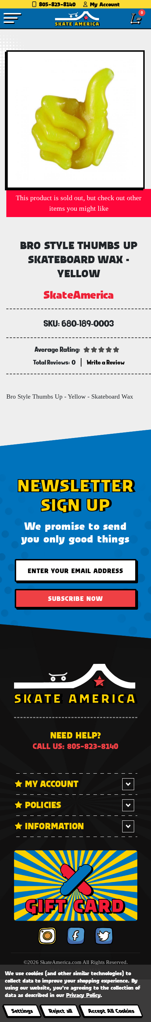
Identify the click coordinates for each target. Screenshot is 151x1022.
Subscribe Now (75, 598)
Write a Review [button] (106, 362)
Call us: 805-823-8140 (75, 746)
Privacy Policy (83, 995)
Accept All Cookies (111, 1011)
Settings (22, 1011)
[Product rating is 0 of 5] (101, 349)
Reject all (60, 1011)
